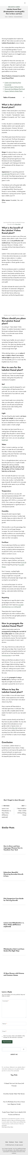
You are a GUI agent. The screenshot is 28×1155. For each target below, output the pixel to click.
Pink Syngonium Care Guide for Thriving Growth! (13, 899)
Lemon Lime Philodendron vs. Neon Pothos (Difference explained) (6, 811)
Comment (5, 1001)
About (6, 1142)
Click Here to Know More (7, 1127)
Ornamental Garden (14, 7)
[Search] (23, 1049)
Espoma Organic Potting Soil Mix (13, 87)
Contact (21, 1142)
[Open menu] (24, 3)
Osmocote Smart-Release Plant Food (14, 89)
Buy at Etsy (18, 224)
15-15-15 (23, 563)
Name (4, 1024)
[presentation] (14, 837)
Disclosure (11, 1142)
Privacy (16, 1142)
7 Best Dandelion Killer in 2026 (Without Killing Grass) (21, 810)
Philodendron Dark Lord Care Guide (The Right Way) (14, 950)
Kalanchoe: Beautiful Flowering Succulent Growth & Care (13, 874)
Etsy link (15, 728)
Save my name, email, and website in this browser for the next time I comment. (14, 1036)
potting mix (6, 387)
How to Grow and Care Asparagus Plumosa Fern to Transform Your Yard (13, 848)
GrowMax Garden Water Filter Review (14, 1094)
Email (4, 1031)
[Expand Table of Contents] (24, 97)
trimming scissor (6, 655)
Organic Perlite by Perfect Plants (13, 91)
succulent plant (6, 174)
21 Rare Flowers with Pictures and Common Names (14, 974)
